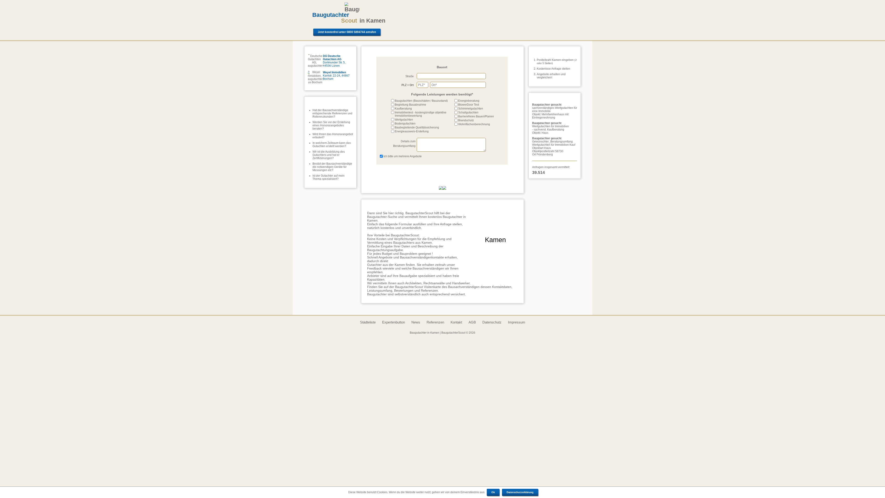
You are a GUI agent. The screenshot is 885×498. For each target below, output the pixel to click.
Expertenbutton (393, 322)
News (415, 322)
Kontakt (456, 322)
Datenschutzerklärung (520, 492)
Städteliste (368, 322)
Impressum (516, 322)
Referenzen (435, 322)
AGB (472, 322)
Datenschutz (492, 322)
